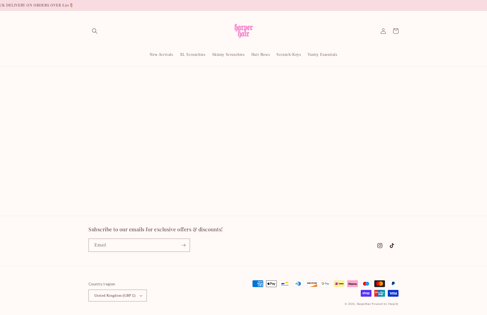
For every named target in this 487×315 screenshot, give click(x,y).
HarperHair (364, 303)
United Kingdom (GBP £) (115, 295)
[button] (94, 31)
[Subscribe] (183, 245)
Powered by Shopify (385, 303)
